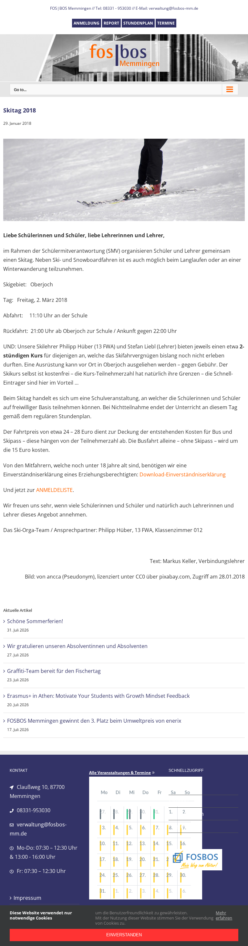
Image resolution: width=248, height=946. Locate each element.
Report (180, 801)
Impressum (27, 897)
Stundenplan (188, 813)
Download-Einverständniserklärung (183, 474)
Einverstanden (124, 934)
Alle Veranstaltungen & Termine (120, 773)
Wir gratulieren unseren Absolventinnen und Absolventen (77, 646)
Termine (182, 826)
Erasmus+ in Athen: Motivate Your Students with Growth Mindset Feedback (98, 695)
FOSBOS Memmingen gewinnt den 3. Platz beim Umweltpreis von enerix (94, 720)
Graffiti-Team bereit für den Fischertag (54, 671)
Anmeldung (186, 788)
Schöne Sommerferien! (35, 621)
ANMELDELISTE (54, 490)
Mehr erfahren (224, 915)
